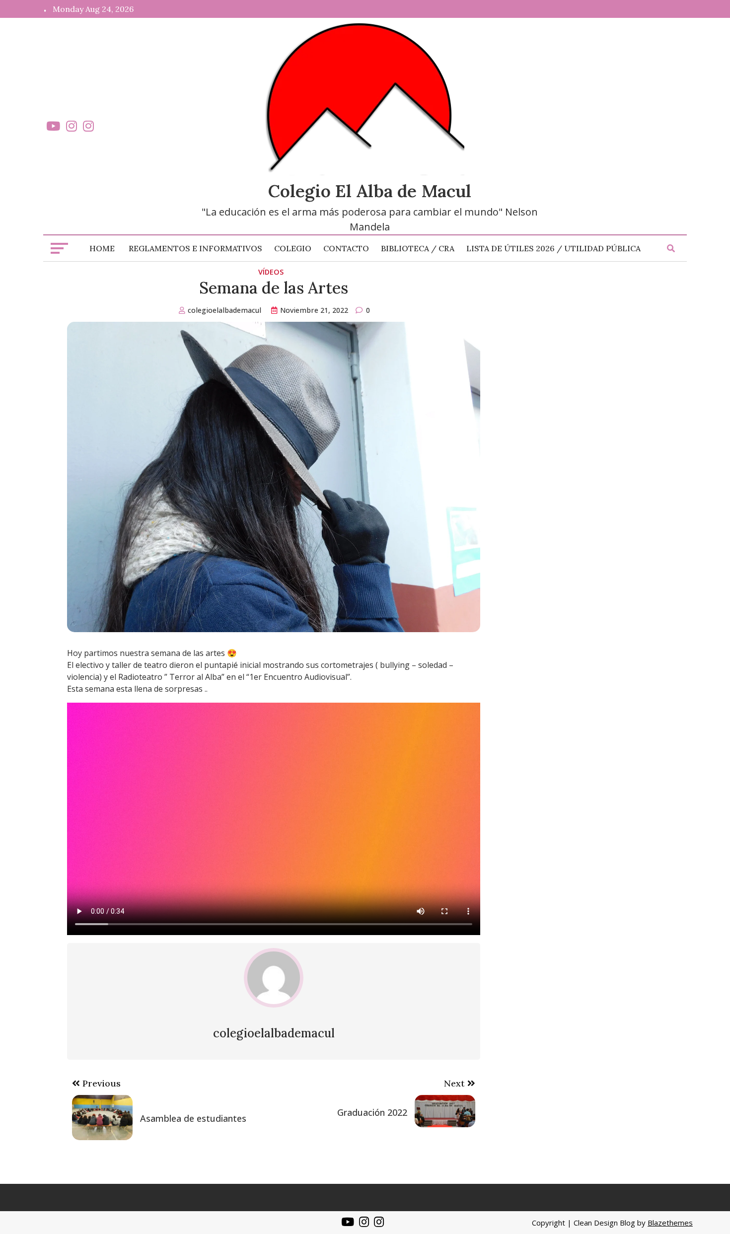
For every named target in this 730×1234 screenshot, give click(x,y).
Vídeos (271, 272)
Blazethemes (670, 1223)
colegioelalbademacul (224, 310)
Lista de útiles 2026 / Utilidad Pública (553, 248)
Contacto (346, 248)
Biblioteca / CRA (417, 248)
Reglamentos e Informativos (195, 248)
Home (102, 248)
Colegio (292, 248)
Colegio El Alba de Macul (369, 191)
